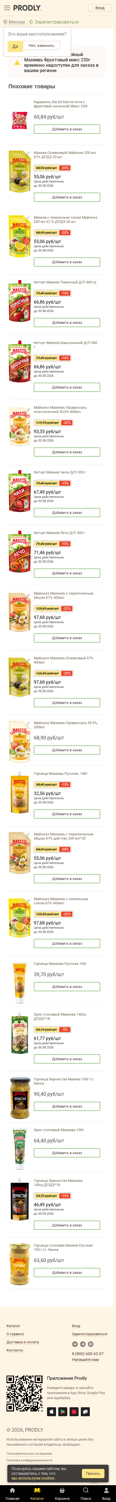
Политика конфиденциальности (29, 1460)
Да (15, 46)
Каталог (13, 1326)
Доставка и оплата (22, 1342)
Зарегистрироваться (57, 22)
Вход (99, 8)
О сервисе (15, 1334)
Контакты (14, 1350)
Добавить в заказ (67, 129)
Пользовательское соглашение (29, 1453)
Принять (93, 1473)
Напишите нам (85, 1359)
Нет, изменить (41, 45)
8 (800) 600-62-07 (88, 1353)
